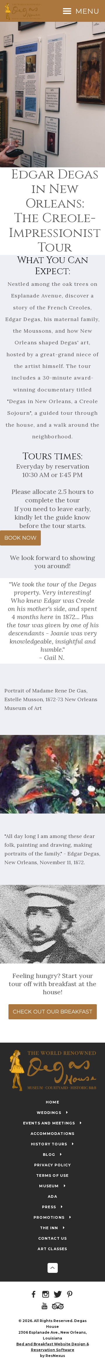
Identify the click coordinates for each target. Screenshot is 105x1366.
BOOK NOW (20, 538)
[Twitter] (58, 1295)
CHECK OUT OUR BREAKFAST (52, 1012)
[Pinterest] (70, 1295)
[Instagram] (46, 1295)
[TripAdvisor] (58, 1306)
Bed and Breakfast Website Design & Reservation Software (52, 1347)
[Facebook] (34, 1295)
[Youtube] (45, 1306)
